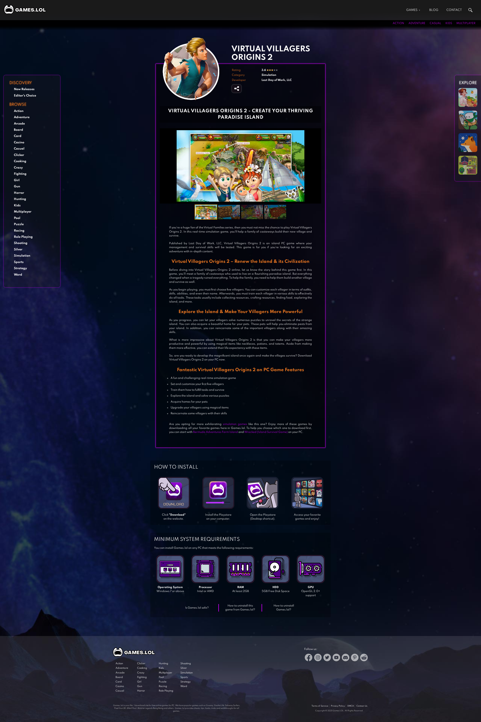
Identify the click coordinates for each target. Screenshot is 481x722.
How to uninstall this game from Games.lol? (240, 607)
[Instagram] (318, 658)
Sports (19, 262)
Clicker (19, 155)
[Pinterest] (354, 658)
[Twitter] (327, 658)
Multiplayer (465, 23)
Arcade (19, 123)
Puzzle (19, 224)
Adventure (416, 23)
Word (18, 274)
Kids (448, 23)
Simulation (22, 255)
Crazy (18, 167)
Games (411, 10)
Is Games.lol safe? (197, 607)
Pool (17, 218)
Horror (19, 193)
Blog (433, 10)
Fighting (20, 174)
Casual (435, 23)
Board (18, 129)
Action (398, 23)
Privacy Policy (338, 706)
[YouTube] (336, 658)
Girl (17, 180)
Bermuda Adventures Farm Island (215, 432)
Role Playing (23, 237)
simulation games (235, 424)
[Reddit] (364, 658)
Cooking (20, 161)
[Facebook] (308, 658)
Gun (17, 186)
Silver (18, 249)
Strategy (20, 268)
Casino (19, 142)
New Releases (24, 89)
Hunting (20, 199)
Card (17, 136)
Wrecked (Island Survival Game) (266, 432)
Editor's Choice (25, 95)
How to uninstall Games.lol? (284, 607)
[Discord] (345, 658)
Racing (19, 230)
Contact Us (361, 706)
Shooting (20, 243)
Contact (454, 10)
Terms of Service (320, 706)
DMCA (350, 706)
